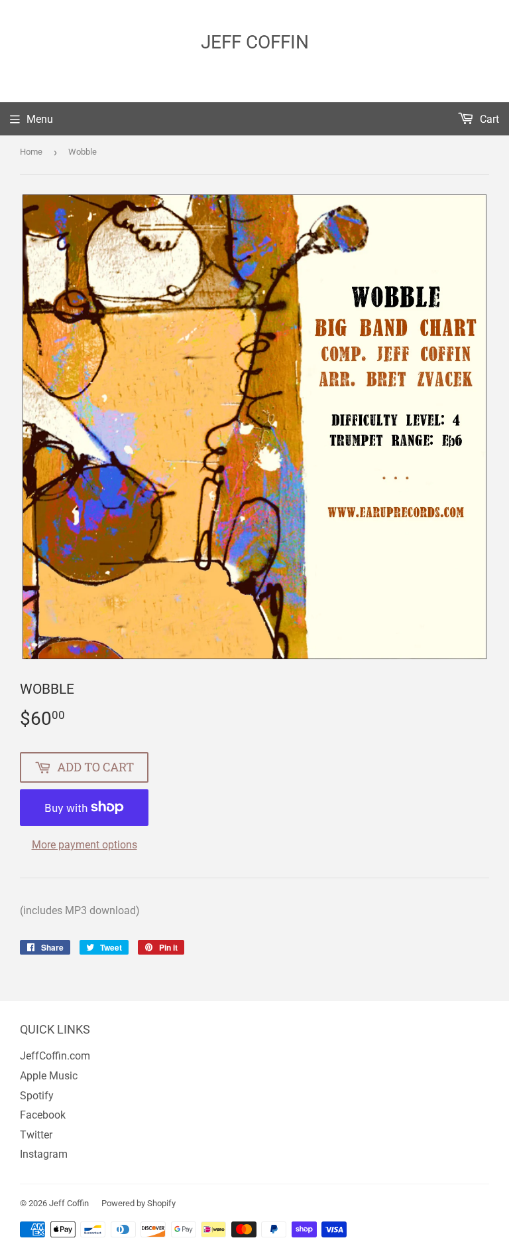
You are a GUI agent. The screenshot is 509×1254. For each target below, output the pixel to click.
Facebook (43, 1115)
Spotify (37, 1095)
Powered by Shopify (138, 1203)
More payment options (84, 844)
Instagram (44, 1154)
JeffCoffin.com (55, 1056)
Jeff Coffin (255, 42)
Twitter (36, 1135)
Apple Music (49, 1075)
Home (31, 152)
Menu (40, 119)
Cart (488, 119)
